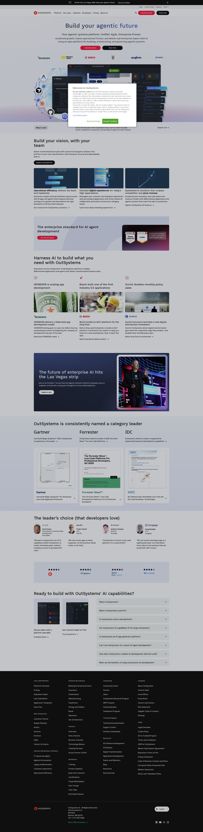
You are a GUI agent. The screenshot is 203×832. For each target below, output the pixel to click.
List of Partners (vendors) (80, 115)
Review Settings (93, 121)
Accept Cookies (110, 121)
